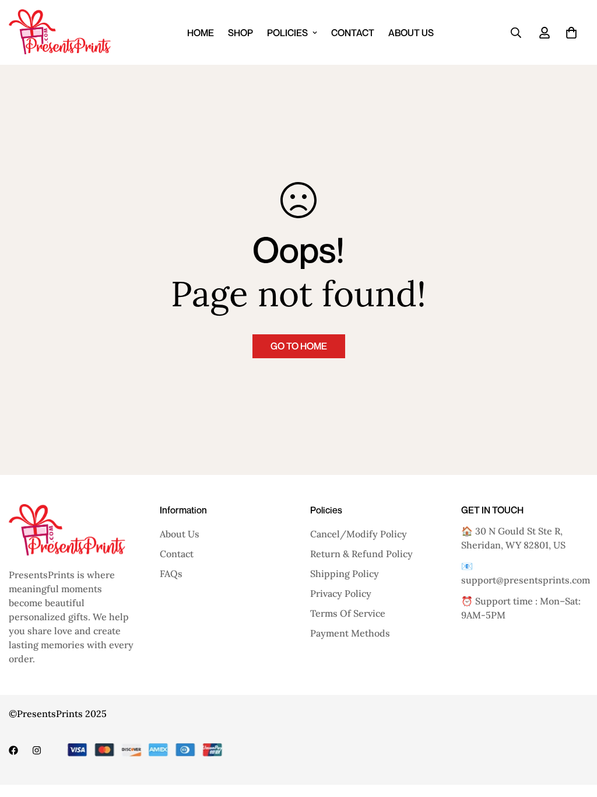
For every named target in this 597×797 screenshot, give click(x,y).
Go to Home (299, 346)
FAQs (171, 573)
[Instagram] (36, 750)
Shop (240, 33)
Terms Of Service (347, 613)
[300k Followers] (13, 750)
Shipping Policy (344, 573)
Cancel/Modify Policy (358, 534)
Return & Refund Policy (361, 554)
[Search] (516, 33)
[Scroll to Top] (574, 733)
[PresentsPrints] (60, 32)
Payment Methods (350, 633)
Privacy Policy (340, 593)
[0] (571, 32)
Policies (287, 33)
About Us (411, 33)
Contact (352, 33)
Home (200, 33)
